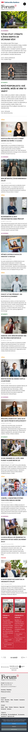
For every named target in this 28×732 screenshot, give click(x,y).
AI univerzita (21, 714)
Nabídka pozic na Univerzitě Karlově (14, 668)
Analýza (9, 709)
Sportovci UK (11, 716)
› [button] (26, 656)
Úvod (2, 699)
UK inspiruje (4, 714)
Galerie (11, 707)
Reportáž (22, 707)
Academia (4, 31)
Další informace (14, 729)
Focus (3, 558)
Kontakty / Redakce (6, 689)
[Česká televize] (14, 657)
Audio (2, 707)
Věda (3, 120)
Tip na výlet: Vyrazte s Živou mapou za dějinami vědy (12, 37)
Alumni (2, 701)
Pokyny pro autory (6, 691)
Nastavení (14, 726)
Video (6, 707)
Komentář (3, 709)
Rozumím (14, 723)
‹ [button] (1, 656)
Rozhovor (16, 707)
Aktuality (7, 699)
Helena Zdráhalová (10, 57)
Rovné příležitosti (12, 714)
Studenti (4, 82)
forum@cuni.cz (9, 683)
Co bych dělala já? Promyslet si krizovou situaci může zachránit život (13, 539)
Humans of (4, 716)
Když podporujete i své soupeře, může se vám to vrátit (13, 88)
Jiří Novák (7, 111)
